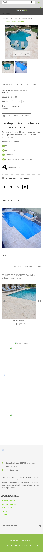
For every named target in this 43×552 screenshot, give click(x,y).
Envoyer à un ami (11, 178)
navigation (7, 13)
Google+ (18, 187)
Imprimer (25, 178)
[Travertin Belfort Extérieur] (19, 301)
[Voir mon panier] (39, 2)
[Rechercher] (33, 2)
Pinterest (25, 187)
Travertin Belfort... (19, 320)
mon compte (14, 540)
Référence (6, 90)
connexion (26, 540)
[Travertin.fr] (21, 10)
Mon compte (40, 7)
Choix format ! (5, 107)
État (3, 92)
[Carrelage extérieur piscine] (8, 67)
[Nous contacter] (21, 343)
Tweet (11, 187)
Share (4, 187)
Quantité (5, 101)
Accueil (5, 19)
